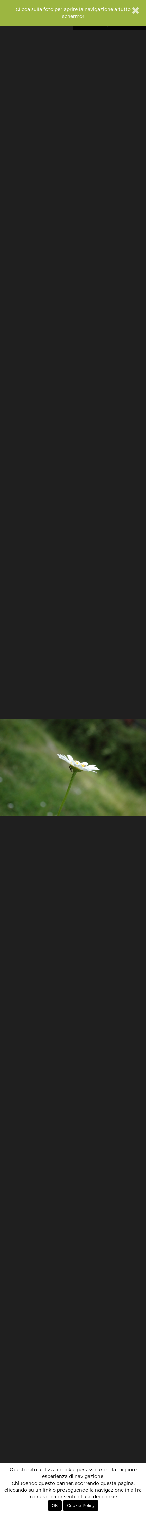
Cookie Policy (81, 1506)
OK (55, 1506)
